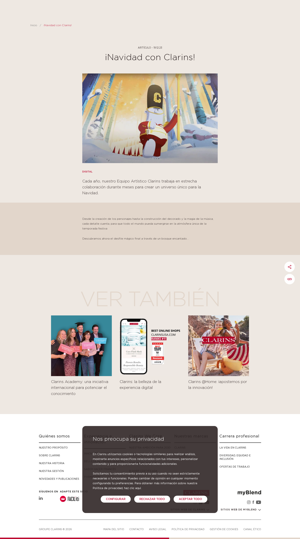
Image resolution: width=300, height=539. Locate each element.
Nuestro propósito (53, 447)
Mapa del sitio (113, 529)
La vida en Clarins (232, 447)
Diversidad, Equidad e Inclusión (235, 457)
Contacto (136, 529)
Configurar (116, 499)
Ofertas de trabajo (234, 466)
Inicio (33, 25)
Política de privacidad (188, 529)
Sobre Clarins (49, 455)
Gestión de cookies (224, 529)
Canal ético (252, 529)
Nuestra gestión (51, 471)
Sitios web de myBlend (239, 509)
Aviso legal (157, 529)
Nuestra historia (51, 463)
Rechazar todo (152, 499)
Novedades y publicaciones (59, 478)
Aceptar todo (190, 499)
